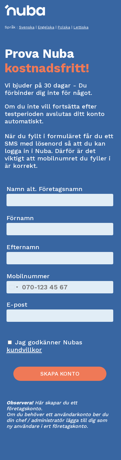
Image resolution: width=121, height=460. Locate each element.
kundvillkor (24, 349)
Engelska (46, 27)
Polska (64, 27)
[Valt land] (13, 287)
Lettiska (81, 27)
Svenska (26, 27)
